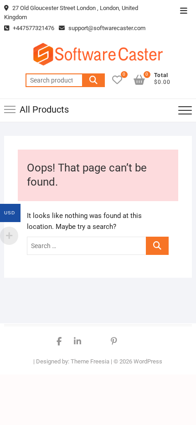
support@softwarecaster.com (106, 28)
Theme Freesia (90, 361)
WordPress (148, 361)
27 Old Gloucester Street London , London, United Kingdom (71, 13)
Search (93, 80)
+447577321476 (32, 28)
